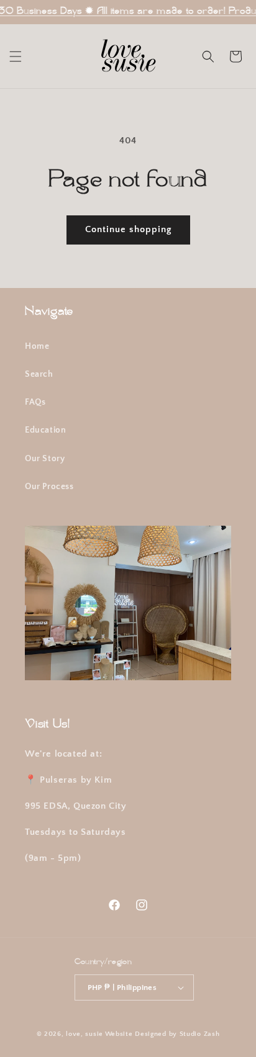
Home (37, 346)
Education (45, 430)
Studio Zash (200, 1034)
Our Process (49, 487)
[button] (15, 56)
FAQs (35, 402)
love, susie (84, 1034)
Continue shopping (128, 229)
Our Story (45, 459)
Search (39, 374)
